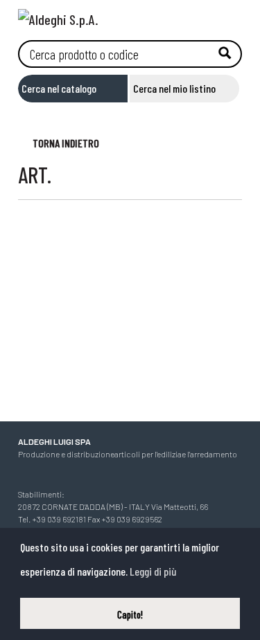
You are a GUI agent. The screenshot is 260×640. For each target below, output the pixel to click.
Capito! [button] (130, 615)
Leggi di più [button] (153, 571)
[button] (59, 142)
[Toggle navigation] (231, 15)
